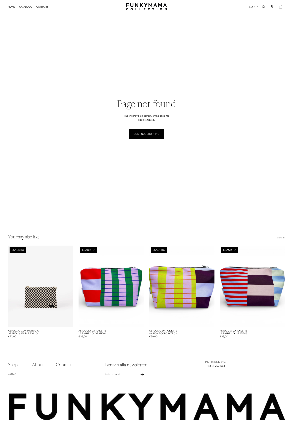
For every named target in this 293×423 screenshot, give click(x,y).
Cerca (12, 373)
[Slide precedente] (14, 286)
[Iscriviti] (142, 374)
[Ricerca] (263, 6)
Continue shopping (146, 134)
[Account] (271, 6)
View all (281, 237)
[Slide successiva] (67, 286)
